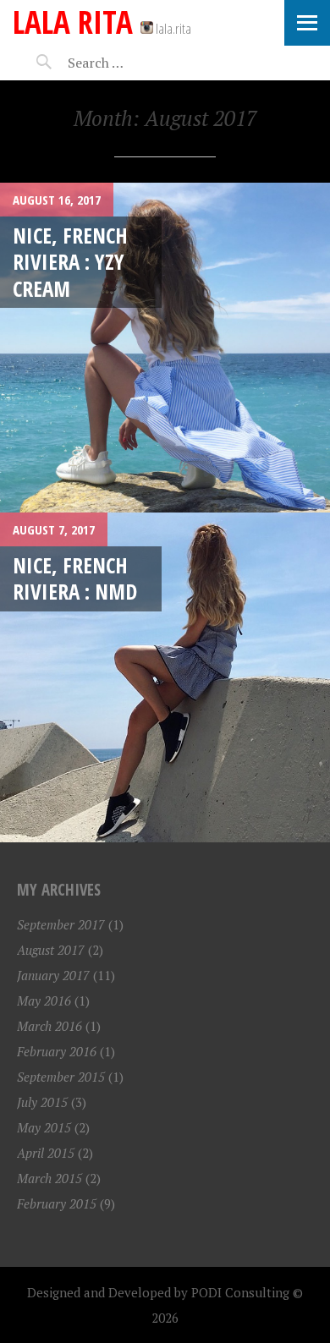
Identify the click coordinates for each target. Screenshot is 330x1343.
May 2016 (44, 1000)
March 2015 (49, 1178)
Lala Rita (73, 21)
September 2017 (61, 924)
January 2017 (53, 975)
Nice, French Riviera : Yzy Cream (70, 262)
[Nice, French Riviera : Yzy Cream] (165, 348)
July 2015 (42, 1102)
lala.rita (172, 28)
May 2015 (44, 1127)
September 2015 (61, 1076)
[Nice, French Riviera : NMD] (165, 677)
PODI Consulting (240, 1292)
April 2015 (45, 1152)
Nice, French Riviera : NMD (75, 578)
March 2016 (49, 1025)
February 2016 (56, 1051)
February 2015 (56, 1203)
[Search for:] (137, 62)
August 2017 (51, 949)
